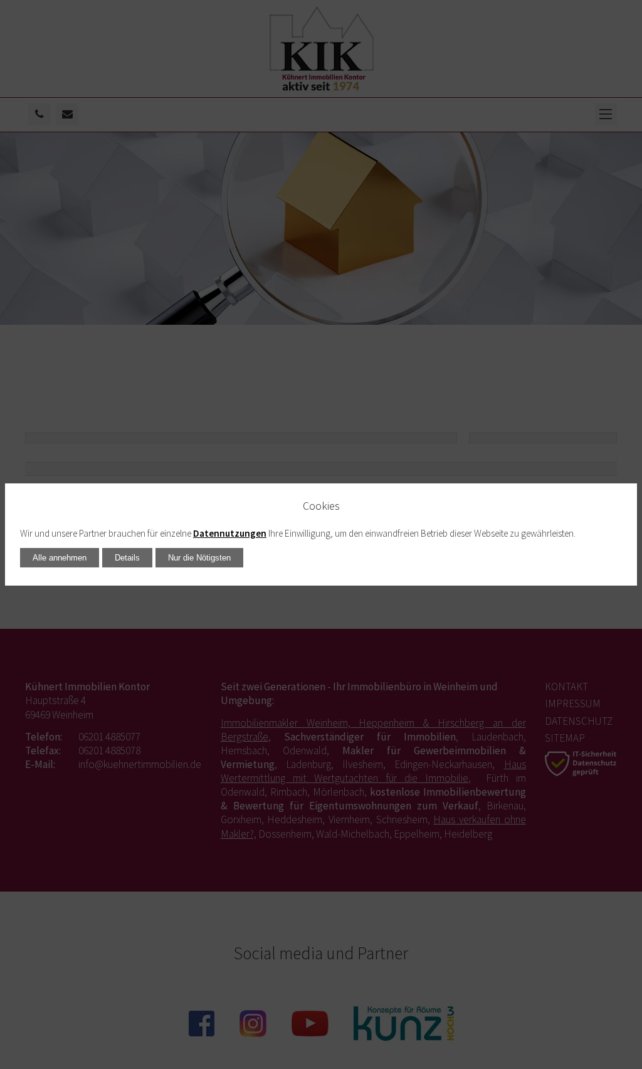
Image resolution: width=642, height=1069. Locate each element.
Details (127, 557)
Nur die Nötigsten (199, 557)
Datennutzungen (229, 533)
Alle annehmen (60, 557)
